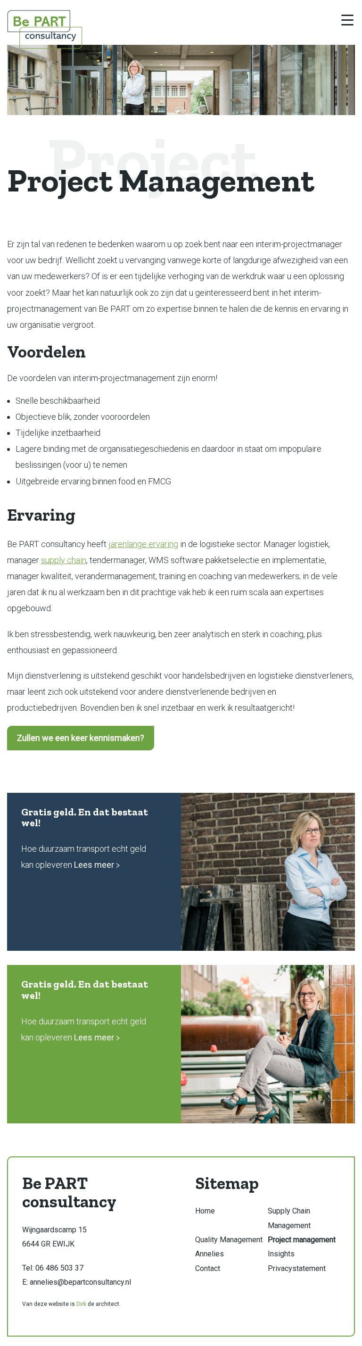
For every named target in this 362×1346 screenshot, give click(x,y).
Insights (281, 1253)
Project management (302, 1239)
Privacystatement (297, 1268)
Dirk (81, 1304)
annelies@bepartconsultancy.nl (80, 1282)
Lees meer (95, 865)
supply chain (63, 560)
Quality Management (229, 1239)
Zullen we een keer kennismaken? (80, 738)
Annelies (209, 1253)
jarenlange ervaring (143, 544)
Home (205, 1210)
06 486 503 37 (59, 1267)
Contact (207, 1268)
